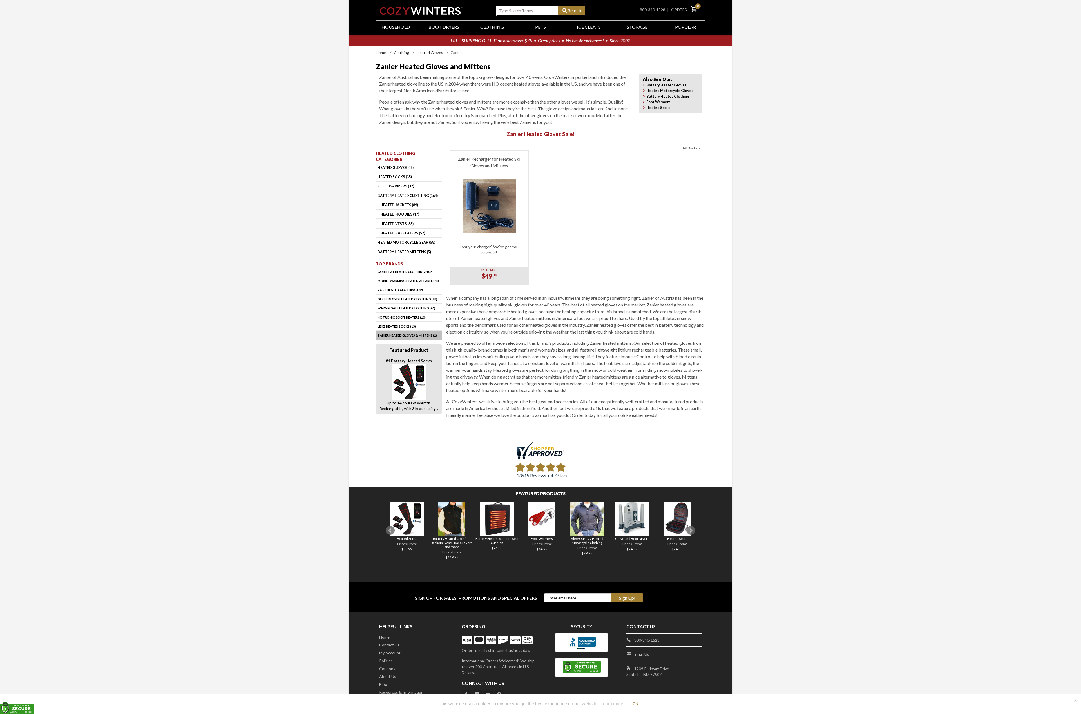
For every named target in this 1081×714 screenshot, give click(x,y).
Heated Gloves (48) (396, 167)
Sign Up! (627, 598)
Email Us (642, 654)
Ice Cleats (589, 27)
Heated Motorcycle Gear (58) (406, 242)
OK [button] (635, 704)
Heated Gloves (430, 52)
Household (395, 27)
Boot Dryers (443, 27)
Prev (390, 530)
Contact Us (389, 645)
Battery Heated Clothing (667, 96)
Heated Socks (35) (395, 176)
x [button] (1075, 700)
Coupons (387, 668)
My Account (390, 652)
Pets (540, 27)
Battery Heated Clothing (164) (408, 195)
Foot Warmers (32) (396, 186)
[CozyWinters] (421, 9)
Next (690, 530)
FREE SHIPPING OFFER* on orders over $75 (491, 40)
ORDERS (680, 9)
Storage (637, 27)
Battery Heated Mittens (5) (404, 252)
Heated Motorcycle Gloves (669, 90)
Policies (386, 660)
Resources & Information (401, 692)
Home (381, 52)
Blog (383, 684)
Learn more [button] (611, 703)
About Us (387, 676)
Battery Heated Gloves (666, 85)
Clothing (492, 27)
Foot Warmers (658, 102)
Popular (685, 27)
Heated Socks (658, 107)
